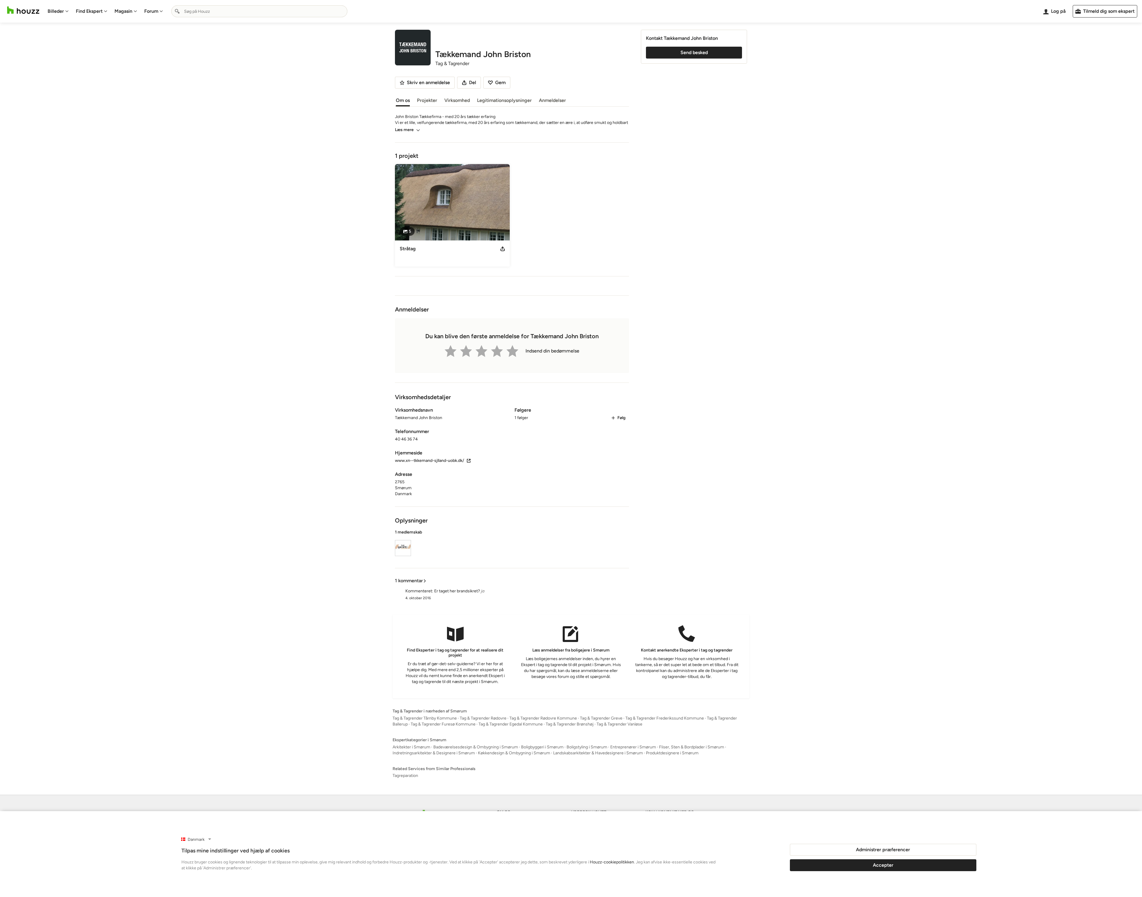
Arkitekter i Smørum (411, 747)
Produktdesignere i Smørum (672, 753)
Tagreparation (405, 775)
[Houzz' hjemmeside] (23, 10)
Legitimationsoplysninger (504, 100)
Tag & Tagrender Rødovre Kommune (543, 718)
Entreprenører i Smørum (633, 747)
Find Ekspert (89, 11)
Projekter (427, 100)
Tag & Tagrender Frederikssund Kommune (664, 718)
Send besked (694, 52)
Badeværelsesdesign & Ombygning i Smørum (475, 747)
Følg (621, 417)
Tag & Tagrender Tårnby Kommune (425, 718)
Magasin (123, 11)
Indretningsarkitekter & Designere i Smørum (434, 753)
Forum (151, 11)
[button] (512, 543)
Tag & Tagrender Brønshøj (570, 724)
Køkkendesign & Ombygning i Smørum (514, 753)
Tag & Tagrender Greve (601, 718)
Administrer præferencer (883, 849)
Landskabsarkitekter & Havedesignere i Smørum (598, 753)
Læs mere (404, 129)
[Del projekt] (503, 249)
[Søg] (177, 11)
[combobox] (259, 11)
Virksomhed (457, 100)
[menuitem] (58, 11)
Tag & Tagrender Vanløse (619, 724)
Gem (500, 82)
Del (472, 82)
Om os (403, 100)
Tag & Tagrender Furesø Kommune (443, 724)
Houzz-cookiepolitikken (612, 862)
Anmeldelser (552, 100)
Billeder (56, 11)
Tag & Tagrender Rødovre (483, 718)
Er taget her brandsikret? (457, 591)
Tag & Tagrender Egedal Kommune (511, 724)
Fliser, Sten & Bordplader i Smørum (691, 747)
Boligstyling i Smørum (587, 747)
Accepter (883, 865)
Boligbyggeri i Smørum (542, 747)
